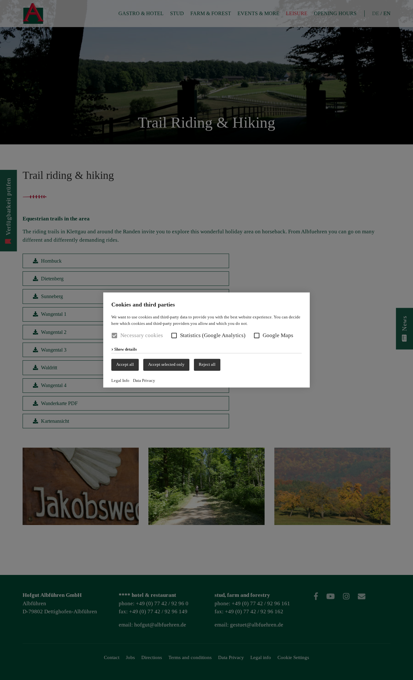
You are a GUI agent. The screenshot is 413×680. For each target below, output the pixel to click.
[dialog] (206, 340)
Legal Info (120, 380)
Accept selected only (166, 364)
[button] (174, 336)
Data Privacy (144, 380)
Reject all (207, 364)
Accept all (125, 364)
